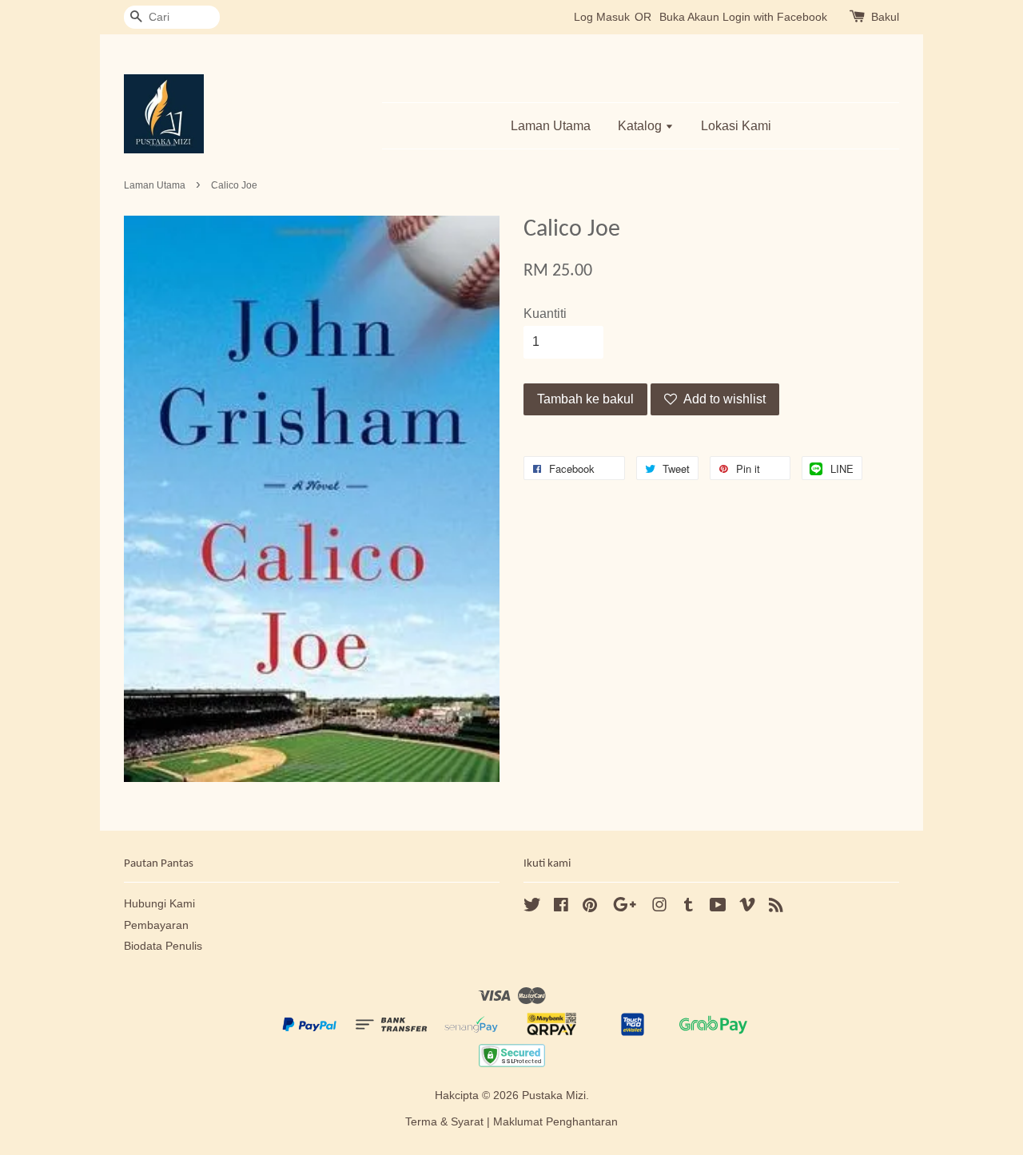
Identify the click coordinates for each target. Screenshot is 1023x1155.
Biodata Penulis (163, 946)
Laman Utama (551, 126)
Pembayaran (156, 925)
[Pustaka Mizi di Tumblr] (688, 908)
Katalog (641, 126)
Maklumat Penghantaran (555, 1122)
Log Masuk (602, 16)
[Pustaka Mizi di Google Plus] (624, 908)
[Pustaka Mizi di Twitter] (532, 908)
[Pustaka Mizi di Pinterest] (590, 908)
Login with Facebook (774, 16)
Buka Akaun (689, 16)
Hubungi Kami (159, 904)
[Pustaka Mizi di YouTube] (718, 908)
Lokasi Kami (736, 126)
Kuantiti (545, 313)
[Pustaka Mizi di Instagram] (659, 908)
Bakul (885, 16)
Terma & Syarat (444, 1122)
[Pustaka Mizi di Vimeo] (747, 908)
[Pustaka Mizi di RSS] (776, 908)
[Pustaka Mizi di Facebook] (561, 908)
